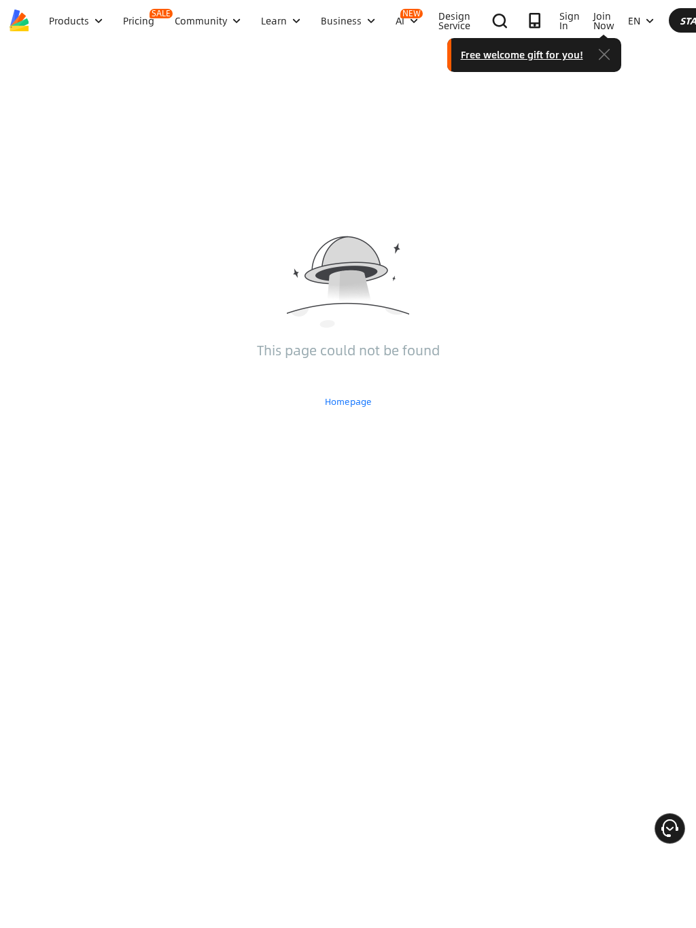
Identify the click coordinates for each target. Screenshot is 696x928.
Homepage (348, 401)
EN (634, 20)
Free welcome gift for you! (522, 54)
